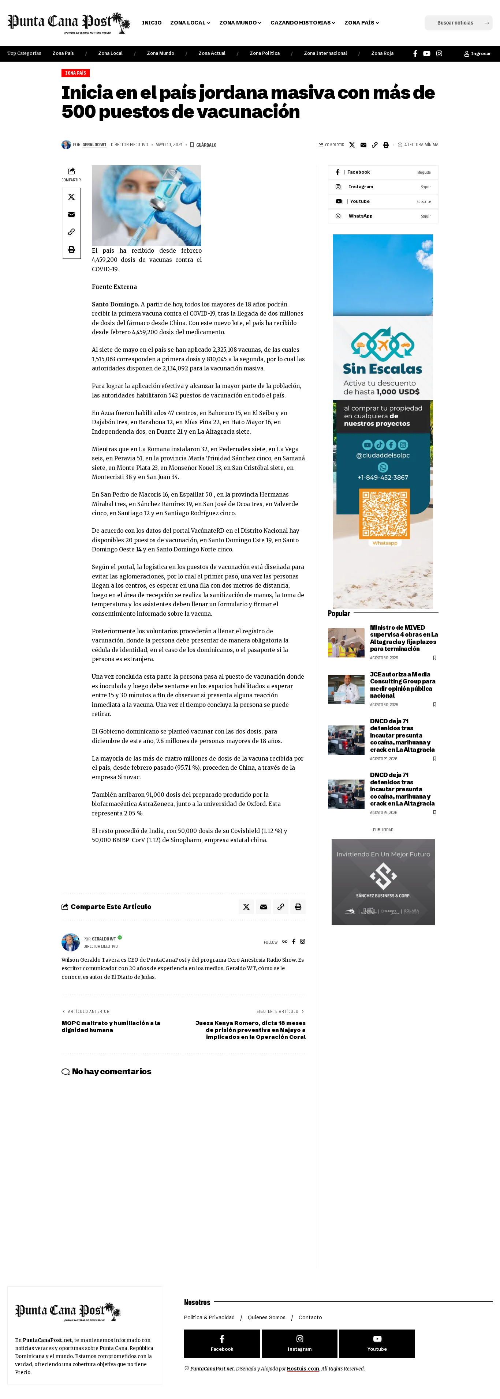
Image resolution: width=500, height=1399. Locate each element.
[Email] (363, 145)
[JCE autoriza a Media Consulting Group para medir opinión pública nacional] (346, 689)
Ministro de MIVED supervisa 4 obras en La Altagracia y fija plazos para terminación (404, 638)
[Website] (284, 942)
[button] (396, 23)
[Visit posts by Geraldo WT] (66, 145)
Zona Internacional (325, 53)
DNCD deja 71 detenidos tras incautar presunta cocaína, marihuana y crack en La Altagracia (402, 735)
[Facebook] (415, 53)
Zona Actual (211, 53)
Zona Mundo (160, 53)
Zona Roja (382, 53)
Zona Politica (265, 53)
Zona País (63, 53)
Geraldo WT (94, 144)
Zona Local (110, 53)
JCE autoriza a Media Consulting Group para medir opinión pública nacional (403, 685)
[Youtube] (383, 202)
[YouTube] (426, 53)
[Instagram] (439, 53)
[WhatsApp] (383, 216)
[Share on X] (352, 145)
